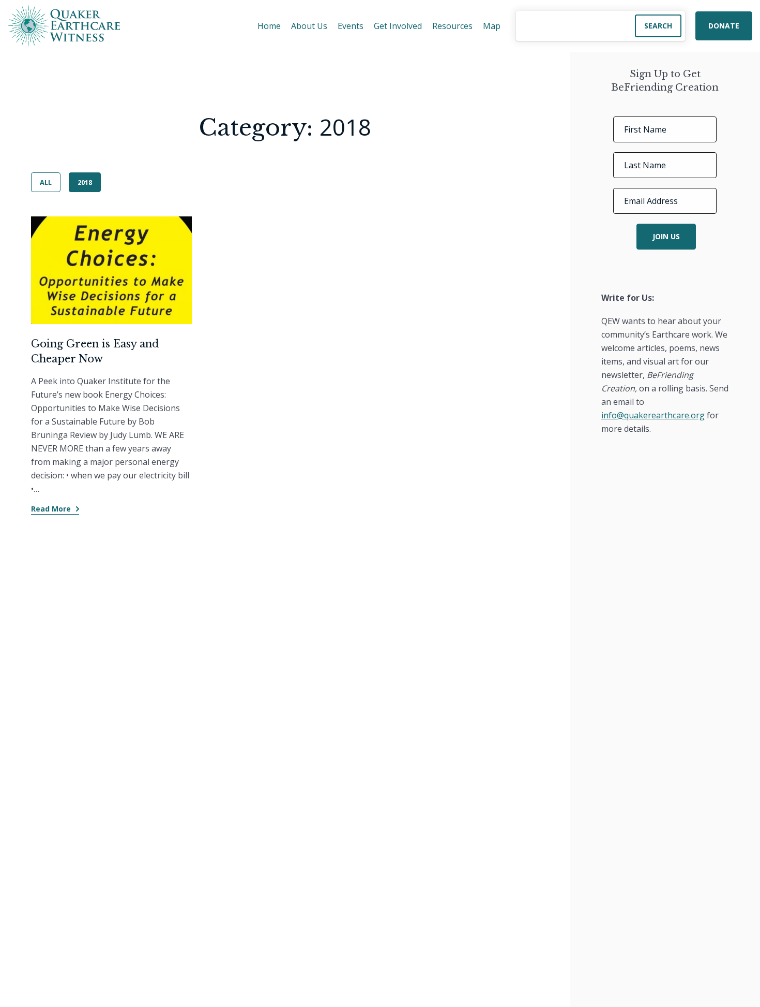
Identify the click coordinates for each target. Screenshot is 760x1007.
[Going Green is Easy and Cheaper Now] (111, 270)
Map (491, 26)
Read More (51, 509)
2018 (85, 182)
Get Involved (398, 26)
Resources (452, 26)
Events (350, 26)
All (46, 182)
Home (269, 26)
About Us (309, 26)
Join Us (666, 237)
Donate (723, 26)
